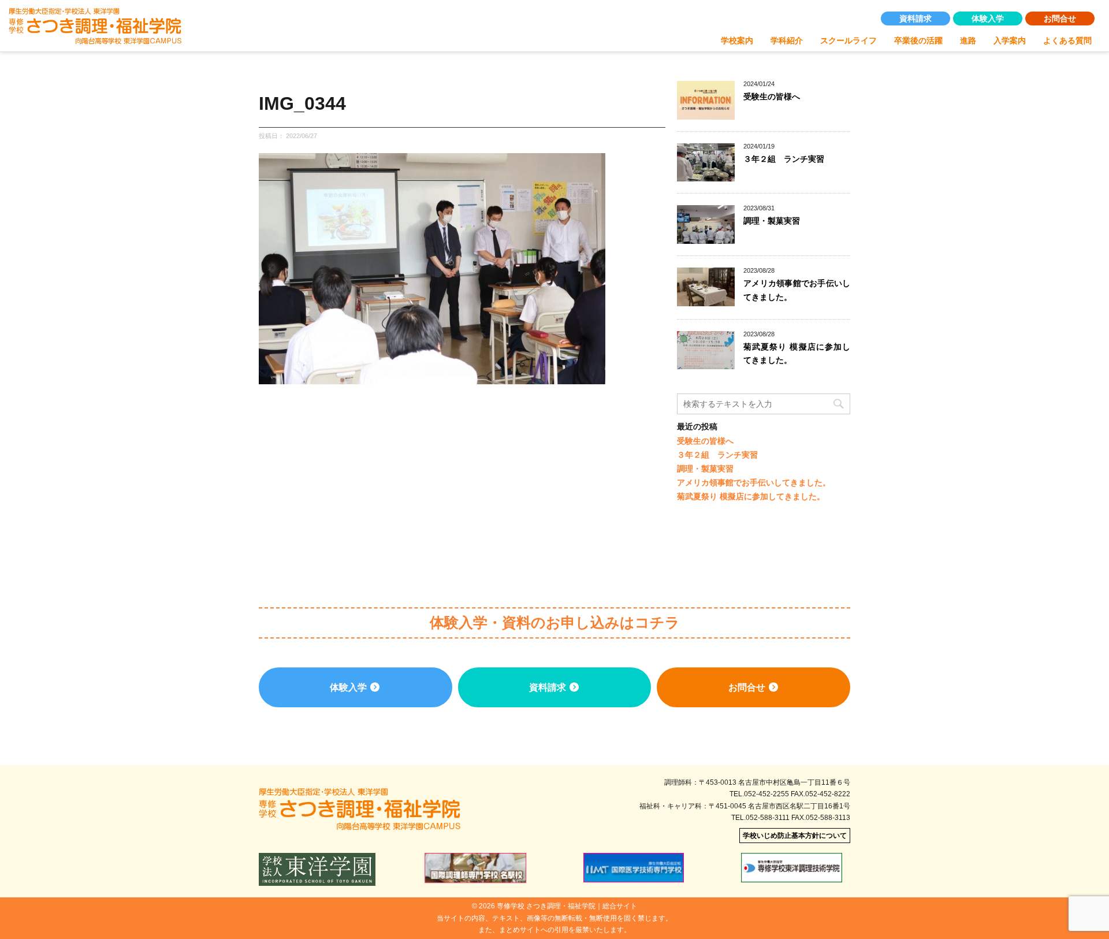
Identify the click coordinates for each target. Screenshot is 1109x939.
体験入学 (988, 18)
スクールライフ (848, 40)
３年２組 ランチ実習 (783, 159)
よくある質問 (1067, 40)
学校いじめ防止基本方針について (795, 836)
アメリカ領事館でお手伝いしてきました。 (754, 482)
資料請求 (915, 18)
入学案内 (1009, 40)
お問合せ (1060, 18)
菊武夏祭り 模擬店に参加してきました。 (751, 496)
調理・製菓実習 (771, 220)
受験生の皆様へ (771, 96)
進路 (968, 40)
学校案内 (737, 40)
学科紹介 (787, 40)
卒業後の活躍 (918, 40)
